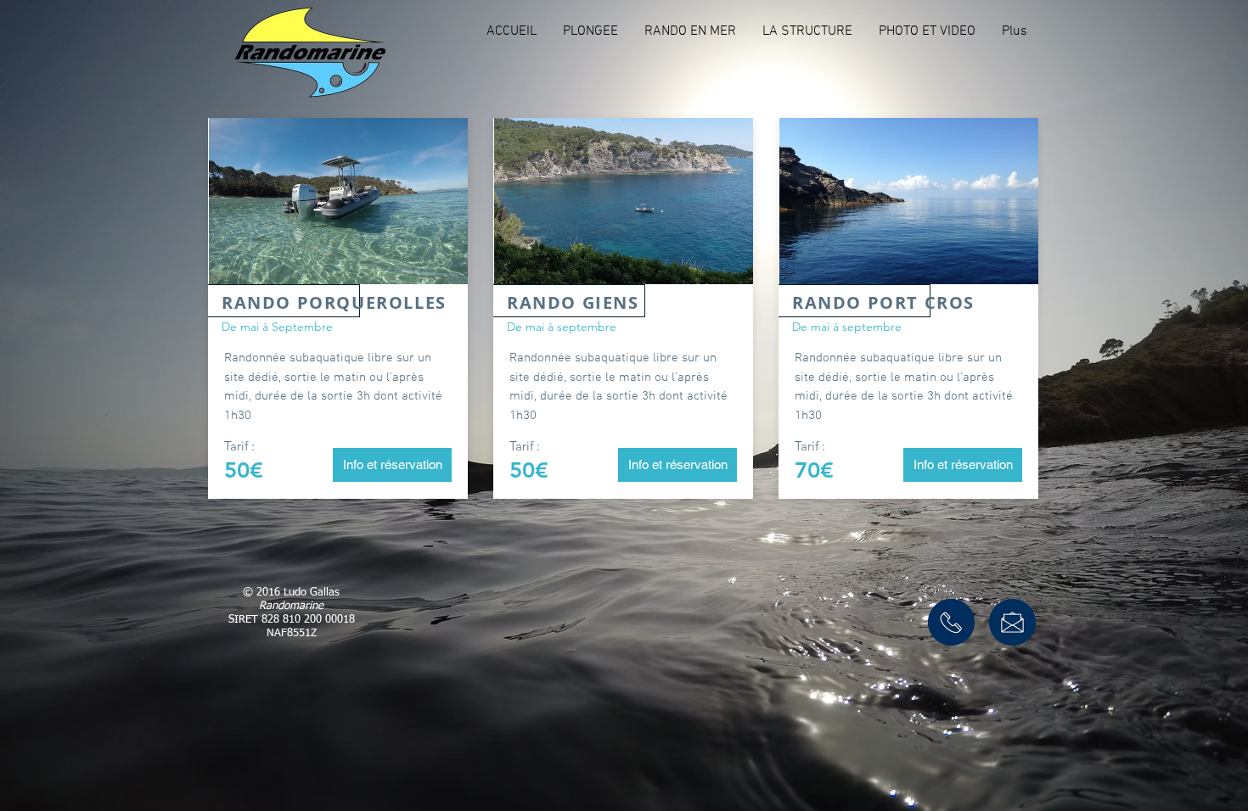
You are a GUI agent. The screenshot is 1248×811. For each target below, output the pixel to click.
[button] (590, 31)
